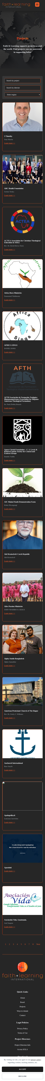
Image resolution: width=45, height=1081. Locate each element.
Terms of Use (22, 1033)
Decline (22, 1076)
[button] (37, 4)
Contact (22, 1015)
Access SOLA (22, 1049)
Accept (22, 1069)
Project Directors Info (22, 1045)
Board (22, 1002)
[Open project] (22, 127)
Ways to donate (22, 1011)
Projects (22, 1007)
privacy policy (36, 1060)
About (22, 998)
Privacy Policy (22, 1029)
